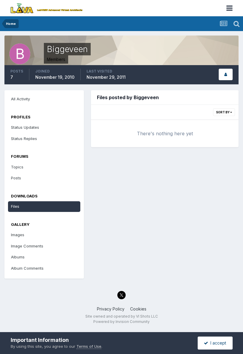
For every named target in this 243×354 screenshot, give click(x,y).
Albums (18, 257)
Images (17, 234)
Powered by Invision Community (121, 321)
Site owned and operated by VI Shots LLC (121, 316)
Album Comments (27, 268)
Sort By (223, 112)
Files (15, 206)
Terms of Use (88, 346)
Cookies (138, 308)
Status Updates (25, 127)
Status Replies (24, 138)
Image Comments (27, 246)
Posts (16, 178)
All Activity (20, 98)
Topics (17, 167)
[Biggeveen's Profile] (226, 74)
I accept (217, 342)
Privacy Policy (110, 308)
